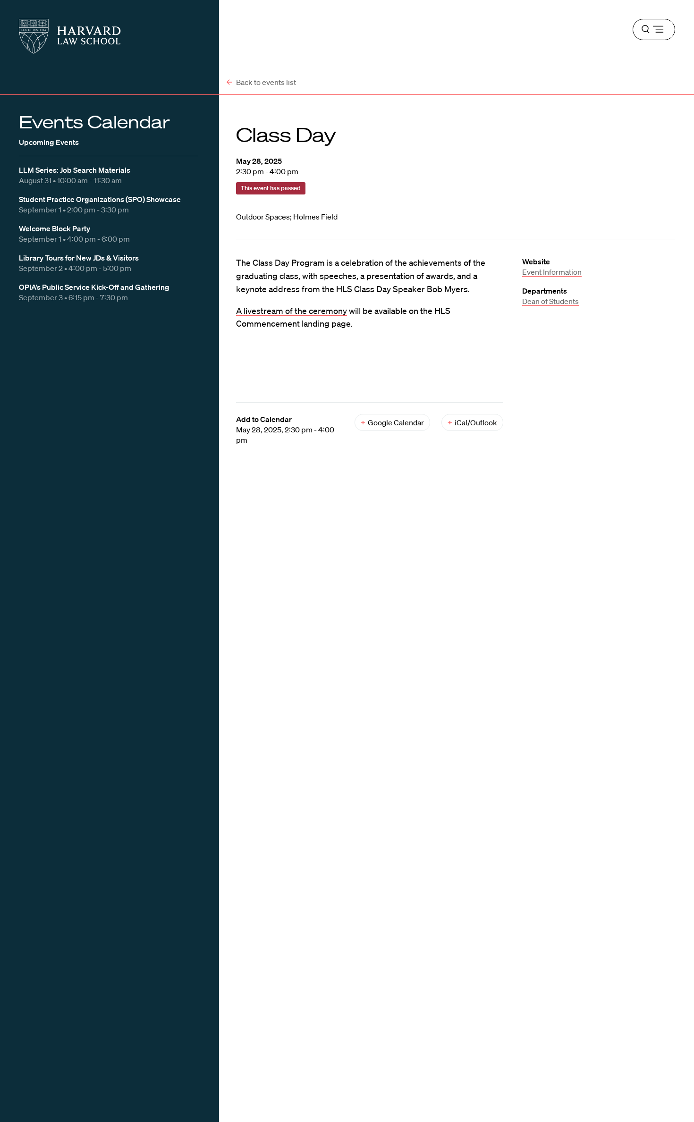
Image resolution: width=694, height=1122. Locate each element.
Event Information (552, 272)
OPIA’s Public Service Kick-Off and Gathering (94, 287)
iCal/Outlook (472, 422)
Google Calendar (392, 422)
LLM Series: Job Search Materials (74, 170)
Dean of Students (550, 301)
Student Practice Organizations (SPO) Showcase (100, 199)
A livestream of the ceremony (291, 310)
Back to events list (265, 82)
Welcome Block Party (54, 228)
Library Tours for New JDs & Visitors (79, 257)
